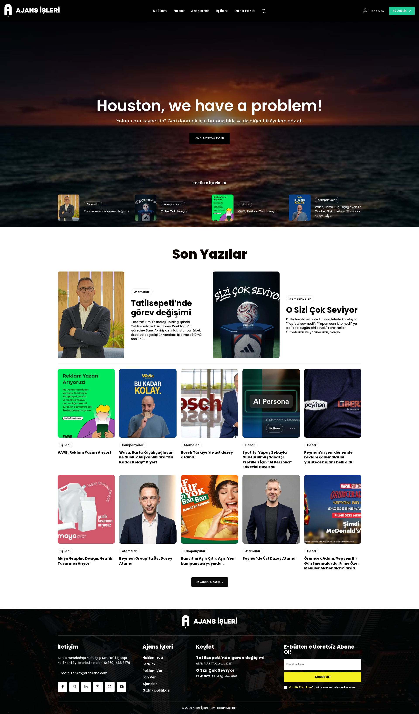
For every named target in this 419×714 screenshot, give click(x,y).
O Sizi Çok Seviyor (174, 211)
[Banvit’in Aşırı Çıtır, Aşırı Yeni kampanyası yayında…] (209, 509)
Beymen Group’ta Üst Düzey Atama (145, 561)
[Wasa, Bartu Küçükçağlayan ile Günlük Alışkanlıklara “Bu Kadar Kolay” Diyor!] (300, 208)
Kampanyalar (173, 204)
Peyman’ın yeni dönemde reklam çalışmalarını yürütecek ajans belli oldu (329, 457)
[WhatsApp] (110, 687)
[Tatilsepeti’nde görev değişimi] (68, 208)
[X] (98, 687)
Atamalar (93, 204)
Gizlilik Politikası (300, 687)
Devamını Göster (208, 582)
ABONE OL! (323, 677)
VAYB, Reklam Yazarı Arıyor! (258, 211)
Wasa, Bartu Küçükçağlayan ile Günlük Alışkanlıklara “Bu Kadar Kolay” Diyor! (338, 211)
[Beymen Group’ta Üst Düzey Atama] (147, 509)
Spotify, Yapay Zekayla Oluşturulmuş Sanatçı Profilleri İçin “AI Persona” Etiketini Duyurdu (267, 460)
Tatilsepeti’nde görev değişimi (106, 211)
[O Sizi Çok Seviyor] (145, 208)
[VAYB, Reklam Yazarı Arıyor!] (223, 208)
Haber (250, 445)
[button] (263, 11)
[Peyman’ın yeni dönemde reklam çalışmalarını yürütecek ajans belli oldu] (332, 403)
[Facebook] (62, 687)
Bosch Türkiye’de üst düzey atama (207, 455)
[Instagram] (74, 687)
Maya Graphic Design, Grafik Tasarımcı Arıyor (85, 561)
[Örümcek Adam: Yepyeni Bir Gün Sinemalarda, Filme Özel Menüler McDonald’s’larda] (332, 509)
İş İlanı (245, 204)
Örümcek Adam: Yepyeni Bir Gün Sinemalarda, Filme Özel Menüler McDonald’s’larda (331, 563)
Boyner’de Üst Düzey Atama (268, 558)
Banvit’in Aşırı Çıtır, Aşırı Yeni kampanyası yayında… (208, 561)
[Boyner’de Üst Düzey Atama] (271, 509)
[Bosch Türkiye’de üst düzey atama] (209, 403)
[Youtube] (121, 687)
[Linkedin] (86, 687)
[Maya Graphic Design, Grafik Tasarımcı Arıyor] (86, 509)
